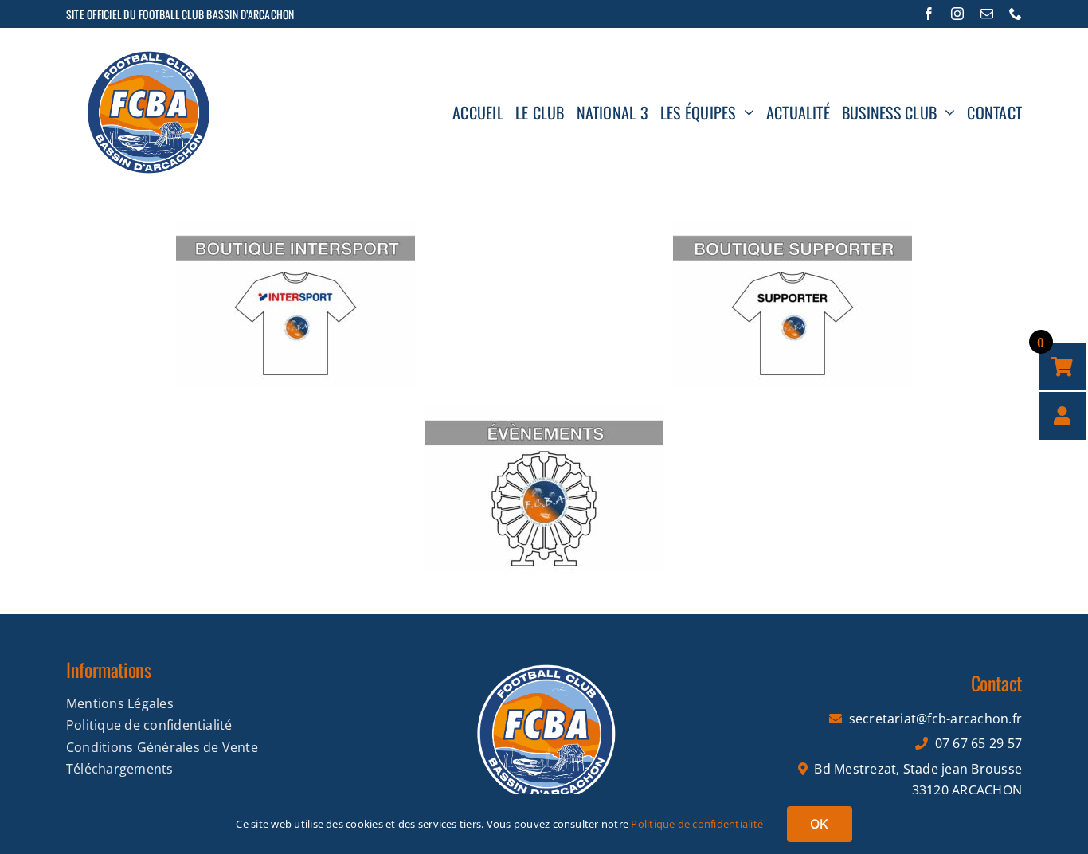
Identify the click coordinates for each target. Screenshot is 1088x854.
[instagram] (957, 13)
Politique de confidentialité (697, 824)
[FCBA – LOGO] (544, 652)
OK (819, 824)
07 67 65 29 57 (978, 743)
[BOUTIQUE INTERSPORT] (295, 227)
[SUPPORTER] (792, 227)
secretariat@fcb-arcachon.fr (935, 718)
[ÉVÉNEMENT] (544, 412)
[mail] (986, 13)
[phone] (1015, 13)
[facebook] (928, 13)
